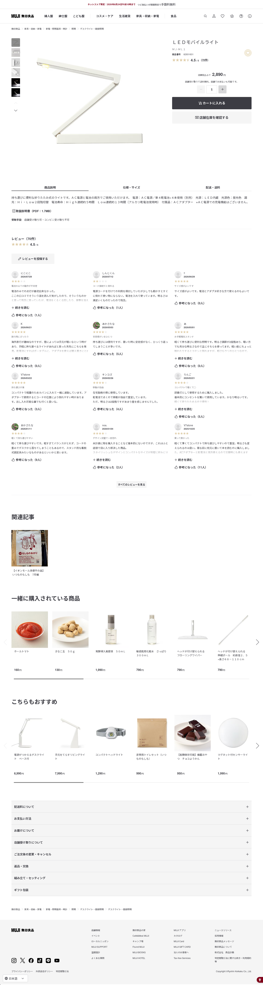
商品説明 (50, 187)
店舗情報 (95, 930)
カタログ (178, 935)
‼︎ (184, 273)
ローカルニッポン (100, 941)
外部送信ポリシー (44, 971)
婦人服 (48, 16)
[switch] (248, 52)
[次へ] (259, 642)
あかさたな (108, 324)
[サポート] (250, 16)
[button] (15, 103)
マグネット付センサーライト (233, 756)
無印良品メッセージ (224, 941)
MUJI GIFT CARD (182, 946)
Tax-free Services (182, 957)
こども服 (78, 16)
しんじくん (108, 273)
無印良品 (15, 28)
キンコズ (107, 374)
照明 (74, 28)
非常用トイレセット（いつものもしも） (151, 756)
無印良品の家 (139, 930)
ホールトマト (21, 651)
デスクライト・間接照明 (92, 28)
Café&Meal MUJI (141, 935)
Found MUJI (138, 946)
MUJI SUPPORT (99, 946)
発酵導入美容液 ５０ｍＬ (111, 651)
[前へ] (3, 642)
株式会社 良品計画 (224, 952)
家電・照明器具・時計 (56, 28)
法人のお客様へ (181, 952)
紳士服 (63, 16)
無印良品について (223, 946)
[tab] (15, 42)
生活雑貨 (124, 16)
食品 (173, 16)
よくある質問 (97, 957)
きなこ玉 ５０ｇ (65, 651)
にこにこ (26, 273)
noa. (104, 425)
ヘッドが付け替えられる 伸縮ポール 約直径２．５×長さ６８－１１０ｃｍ (233, 655)
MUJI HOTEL (139, 957)
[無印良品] (22, 930)
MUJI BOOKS (139, 952)
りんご (187, 374)
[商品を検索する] (205, 16)
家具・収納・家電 (147, 16)
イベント (95, 935)
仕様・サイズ (131, 187)
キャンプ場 (138, 941)
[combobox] (15, 978)
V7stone (25, 374)
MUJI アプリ (180, 930)
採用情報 (219, 935)
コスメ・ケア (104, 16)
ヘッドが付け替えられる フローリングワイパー (192, 653)
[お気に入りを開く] (222, 16)
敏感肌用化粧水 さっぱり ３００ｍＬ (152, 653)
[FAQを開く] (241, 16)
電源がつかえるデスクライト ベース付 (29, 756)
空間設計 (95, 952)
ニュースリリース (223, 930)
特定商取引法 (62, 971)
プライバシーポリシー (22, 971)
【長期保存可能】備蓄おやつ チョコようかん (192, 756)
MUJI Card (179, 941)
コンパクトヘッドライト (109, 754)
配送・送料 (213, 187)
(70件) (204, 60)
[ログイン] (214, 16)
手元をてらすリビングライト (70, 756)
